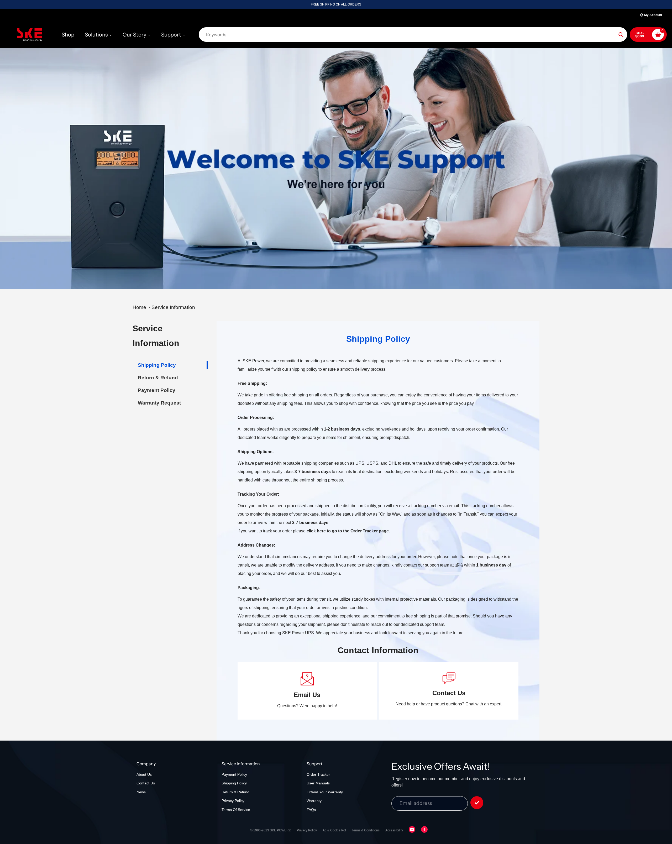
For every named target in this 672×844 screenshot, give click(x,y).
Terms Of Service (236, 810)
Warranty (314, 801)
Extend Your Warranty (325, 792)
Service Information (173, 307)
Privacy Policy (233, 801)
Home (139, 307)
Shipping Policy (234, 783)
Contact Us (145, 783)
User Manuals (318, 783)
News (141, 792)
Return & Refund (235, 792)
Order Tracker (318, 774)
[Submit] (476, 802)
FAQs (311, 810)
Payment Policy (234, 774)
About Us (144, 774)
